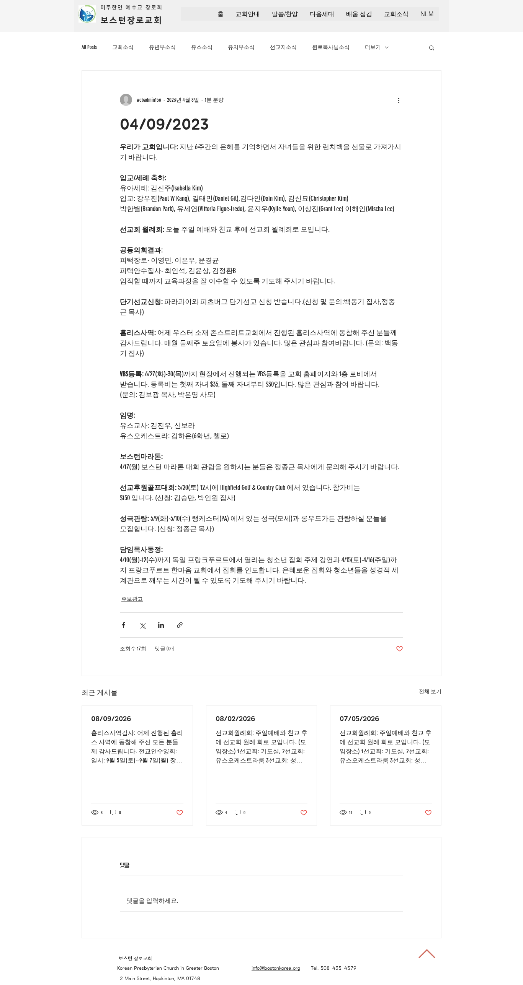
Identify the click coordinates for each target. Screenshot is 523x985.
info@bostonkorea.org (276, 968)
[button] (247, 14)
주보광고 (132, 599)
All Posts (89, 47)
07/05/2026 (359, 718)
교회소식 (123, 47)
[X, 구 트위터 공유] (142, 625)
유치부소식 (241, 47)
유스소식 (201, 47)
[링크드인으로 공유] (161, 625)
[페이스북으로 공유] (123, 625)
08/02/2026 (235, 718)
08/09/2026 (111, 718)
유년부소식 (162, 47)
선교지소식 (283, 47)
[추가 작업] (398, 99)
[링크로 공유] (179, 625)
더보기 (373, 47)
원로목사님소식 (331, 47)
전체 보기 (430, 691)
